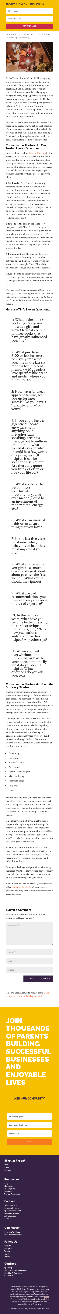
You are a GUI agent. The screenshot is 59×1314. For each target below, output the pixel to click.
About (6, 1168)
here (39, 1304)
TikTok (6, 1254)
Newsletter (8, 1186)
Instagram (8, 1249)
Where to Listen (10, 1205)
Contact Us (8, 1276)
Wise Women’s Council (13, 1235)
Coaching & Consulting (13, 1273)
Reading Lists (9, 1189)
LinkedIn (7, 1246)
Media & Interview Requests (15, 1270)
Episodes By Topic (11, 1208)
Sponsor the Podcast (12, 1211)
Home (6, 1165)
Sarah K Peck (15, 34)
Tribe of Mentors (37, 153)
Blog (48, 34)
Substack (8, 1257)
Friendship (24, 37)
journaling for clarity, (21, 887)
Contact (7, 1170)
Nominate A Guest (11, 1213)
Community (11, 37)
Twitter (7, 1251)
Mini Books (8, 1191)
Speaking (8, 1268)
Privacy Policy (43, 1299)
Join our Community (12, 1194)
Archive (7, 1219)
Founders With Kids (12, 1232)
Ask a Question (10, 1216)
